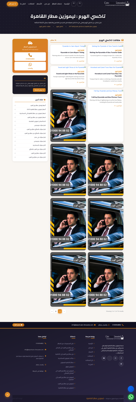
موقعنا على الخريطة (38, 371)
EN (80, 3)
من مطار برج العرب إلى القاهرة (64, 354)
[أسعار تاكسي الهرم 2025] (68, 115)
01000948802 (30, 59)
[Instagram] (115, 358)
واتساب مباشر (102, 325)
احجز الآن (11, 4)
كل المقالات (89, 360)
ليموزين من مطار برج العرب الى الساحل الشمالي (65, 372)
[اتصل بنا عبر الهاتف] (131, 389)
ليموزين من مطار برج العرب (66, 384)
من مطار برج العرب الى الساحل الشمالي (65, 349)
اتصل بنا (23, 3)
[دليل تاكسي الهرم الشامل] (105, 223)
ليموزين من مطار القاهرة (66, 388)
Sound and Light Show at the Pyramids (70, 73)
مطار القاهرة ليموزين (67, 362)
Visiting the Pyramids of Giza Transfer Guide (106, 52)
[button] (7, 394)
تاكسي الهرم (59, 26)
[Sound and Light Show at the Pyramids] (72, 67)
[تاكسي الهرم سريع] (68, 223)
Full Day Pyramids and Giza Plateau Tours (106, 97)
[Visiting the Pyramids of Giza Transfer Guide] (107, 45)
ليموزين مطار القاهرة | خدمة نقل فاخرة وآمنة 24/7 (83, 26)
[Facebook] (121, 358)
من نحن (47, 3)
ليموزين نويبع (70, 367)
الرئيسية (67, 3)
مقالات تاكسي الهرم (44, 26)
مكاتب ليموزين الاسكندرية (66, 358)
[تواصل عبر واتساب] (131, 396)
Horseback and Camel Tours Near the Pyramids (108, 74)
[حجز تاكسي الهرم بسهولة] (105, 169)
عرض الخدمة (38, 90)
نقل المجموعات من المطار (66, 343)
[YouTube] (103, 358)
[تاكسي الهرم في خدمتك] (68, 279)
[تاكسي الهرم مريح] (105, 279)
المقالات (31, 3)
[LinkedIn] (121, 364)
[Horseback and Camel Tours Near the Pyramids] (106, 67)
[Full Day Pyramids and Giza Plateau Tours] (108, 90)
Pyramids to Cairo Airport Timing (72, 52)
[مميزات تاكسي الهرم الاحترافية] (68, 169)
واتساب (30, 68)
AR (74, 3)
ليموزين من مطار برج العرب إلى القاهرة (65, 378)
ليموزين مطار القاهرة (95, 398)
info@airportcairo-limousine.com (82, 325)
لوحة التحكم (17, 398)
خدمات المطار (57, 3)
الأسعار (39, 3)
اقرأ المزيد (119, 61)
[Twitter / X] (109, 358)
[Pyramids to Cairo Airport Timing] (74, 45)
